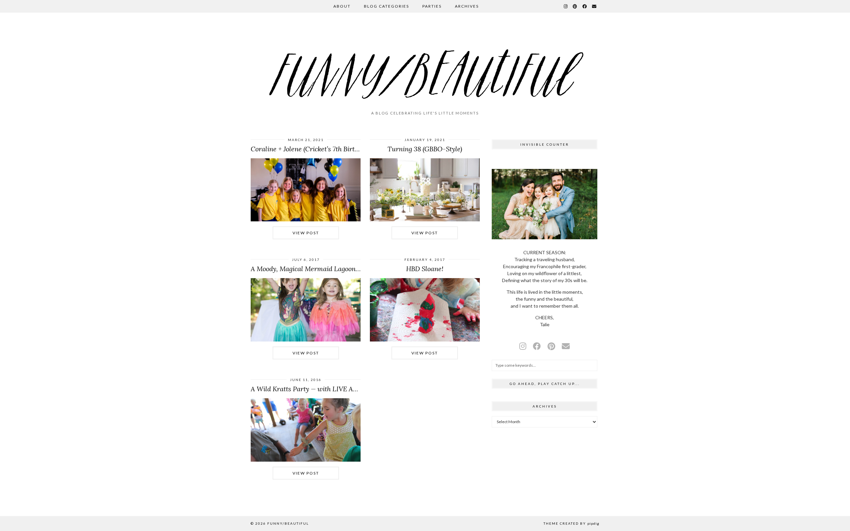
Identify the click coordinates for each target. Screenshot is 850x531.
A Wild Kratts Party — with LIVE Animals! (313, 389)
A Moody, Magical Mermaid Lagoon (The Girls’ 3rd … (329, 269)
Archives (467, 6)
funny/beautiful (288, 523)
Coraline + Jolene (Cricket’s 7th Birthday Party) (319, 149)
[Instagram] (566, 6)
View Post (306, 232)
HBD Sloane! (424, 269)
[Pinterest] (575, 6)
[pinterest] (551, 346)
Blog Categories (386, 6)
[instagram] (522, 346)
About (342, 6)
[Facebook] (584, 6)
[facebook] (537, 346)
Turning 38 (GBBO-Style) (424, 149)
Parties (432, 6)
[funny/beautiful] (425, 64)
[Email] (594, 6)
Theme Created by (571, 523)
